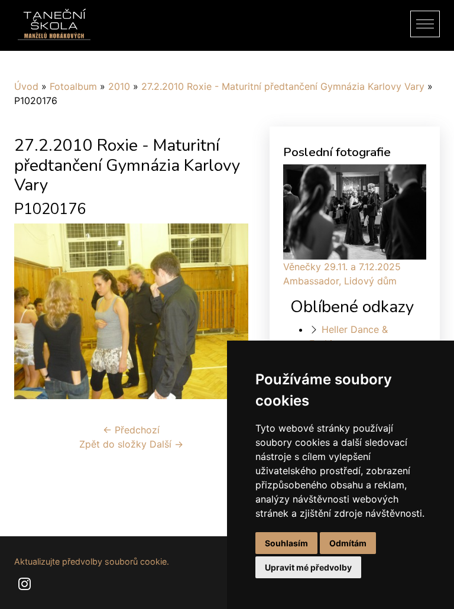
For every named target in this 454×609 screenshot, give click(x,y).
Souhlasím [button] (286, 543)
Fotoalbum (73, 86)
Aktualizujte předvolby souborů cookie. (91, 561)
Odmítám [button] (348, 543)
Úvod (26, 86)
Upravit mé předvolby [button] (308, 567)
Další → (166, 444)
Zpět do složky (113, 444)
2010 (119, 86)
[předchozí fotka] (33, 311)
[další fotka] (229, 311)
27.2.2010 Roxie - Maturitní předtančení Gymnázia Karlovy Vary (282, 86)
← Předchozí (131, 430)
